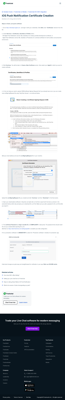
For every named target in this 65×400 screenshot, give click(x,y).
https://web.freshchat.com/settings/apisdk (18, 228)
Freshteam (5, 356)
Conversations (49, 346)
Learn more (23, 302)
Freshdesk (6, 343)
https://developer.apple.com (13, 27)
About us (5, 373)
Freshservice (6, 346)
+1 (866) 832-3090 (31, 373)
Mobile (47, 362)
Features (26, 346)
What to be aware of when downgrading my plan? (17, 285)
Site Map (28, 397)
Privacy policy (6, 397)
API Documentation (29, 349)
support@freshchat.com (32, 376)
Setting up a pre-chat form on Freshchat (14, 278)
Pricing (26, 343)
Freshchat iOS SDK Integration (37, 12)
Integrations (49, 359)
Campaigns (49, 343)
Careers (5, 383)
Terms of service (18, 397)
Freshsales (6, 349)
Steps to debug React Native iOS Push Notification (17, 282)
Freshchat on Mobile (20, 12)
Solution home (7, 12)
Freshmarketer (7, 362)
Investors (5, 380)
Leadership (6, 376)
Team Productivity (50, 356)
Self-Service (49, 353)
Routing (48, 349)
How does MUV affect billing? (11, 275)
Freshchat (5, 359)
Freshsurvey (6, 365)
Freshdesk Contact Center (10, 353)
